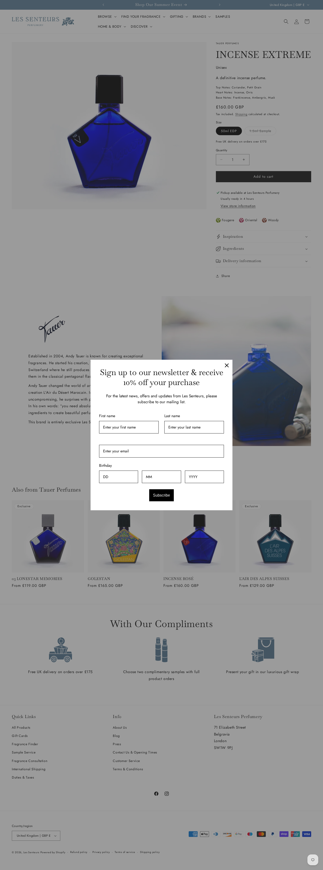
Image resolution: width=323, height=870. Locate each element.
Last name (172, 416)
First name (107, 416)
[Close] (226, 365)
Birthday (105, 465)
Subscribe (161, 495)
